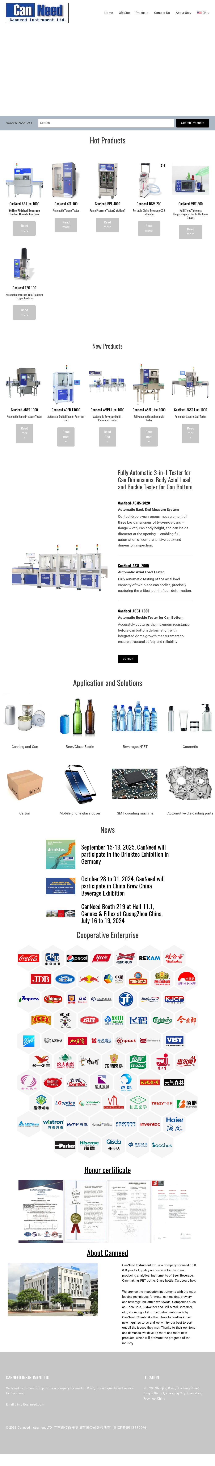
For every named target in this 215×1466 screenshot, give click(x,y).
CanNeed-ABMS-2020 (134, 503)
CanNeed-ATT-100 (66, 204)
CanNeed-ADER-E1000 (66, 410)
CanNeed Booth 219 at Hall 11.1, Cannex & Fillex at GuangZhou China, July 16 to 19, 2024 (122, 913)
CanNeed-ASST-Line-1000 (190, 410)
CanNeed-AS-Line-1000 (24, 204)
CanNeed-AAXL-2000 (133, 565)
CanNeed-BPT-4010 (107, 204)
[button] (102, 108)
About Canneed (107, 1253)
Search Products (192, 123)
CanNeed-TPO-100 (24, 288)
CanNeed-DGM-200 (149, 204)
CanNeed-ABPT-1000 (24, 410)
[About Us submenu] (190, 13)
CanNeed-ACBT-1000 (133, 610)
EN (204, 13)
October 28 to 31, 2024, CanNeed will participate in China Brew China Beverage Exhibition (123, 886)
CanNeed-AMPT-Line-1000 (107, 410)
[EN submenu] (208, 13)
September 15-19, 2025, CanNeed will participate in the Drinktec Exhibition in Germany (125, 854)
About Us (182, 13)
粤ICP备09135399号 (129, 1427)
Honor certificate (107, 1170)
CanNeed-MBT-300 (190, 204)
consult (128, 659)
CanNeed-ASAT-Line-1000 (149, 410)
